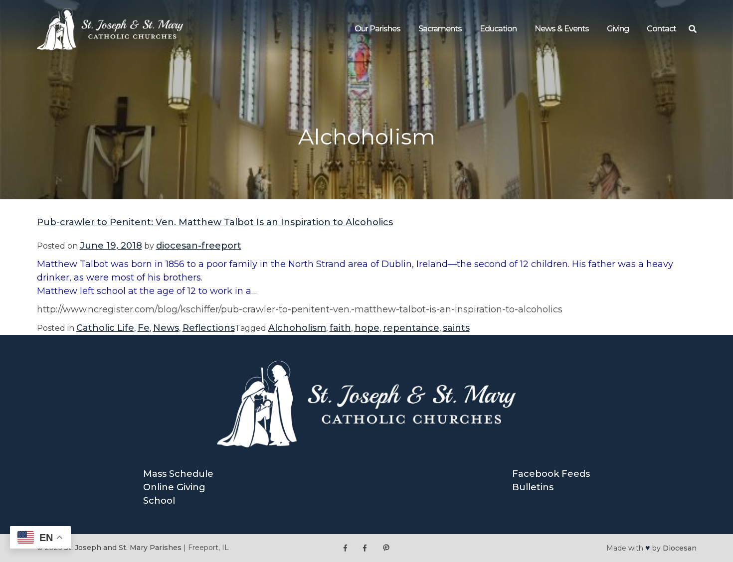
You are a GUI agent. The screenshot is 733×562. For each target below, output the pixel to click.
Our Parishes (377, 28)
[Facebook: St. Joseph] (345, 548)
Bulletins (532, 487)
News (166, 327)
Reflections (209, 327)
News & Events (562, 28)
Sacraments (440, 28)
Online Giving (174, 487)
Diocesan (680, 548)
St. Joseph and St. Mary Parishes (123, 547)
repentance (411, 327)
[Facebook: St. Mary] (364, 548)
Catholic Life (105, 327)
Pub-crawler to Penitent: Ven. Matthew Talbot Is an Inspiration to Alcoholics (215, 222)
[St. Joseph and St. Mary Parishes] (110, 47)
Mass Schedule (178, 473)
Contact (661, 28)
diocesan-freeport (198, 245)
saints (456, 327)
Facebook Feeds (551, 473)
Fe (144, 327)
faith (340, 327)
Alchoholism (297, 327)
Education (498, 28)
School (159, 500)
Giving (618, 28)
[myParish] (385, 548)
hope (367, 327)
